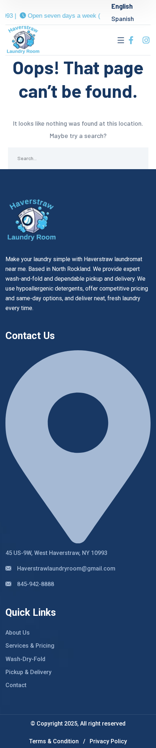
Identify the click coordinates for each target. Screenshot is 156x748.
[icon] (131, 40)
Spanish (122, 18)
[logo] (23, 39)
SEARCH (137, 158)
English (122, 6)
